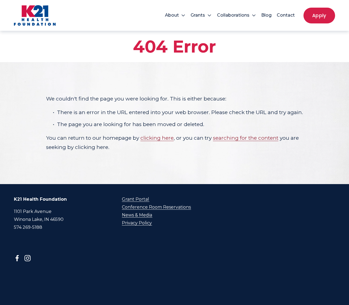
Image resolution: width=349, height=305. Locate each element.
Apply (319, 15)
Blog (266, 15)
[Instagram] (27, 258)
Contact (286, 15)
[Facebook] (17, 258)
